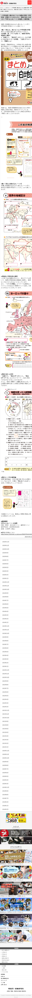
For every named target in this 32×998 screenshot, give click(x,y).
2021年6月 (5, 728)
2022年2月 (5, 706)
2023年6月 (5, 648)
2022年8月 (5, 684)
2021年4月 (5, 736)
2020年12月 (5, 750)
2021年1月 (5, 747)
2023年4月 (5, 655)
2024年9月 (5, 593)
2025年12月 (5, 541)
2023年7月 (5, 644)
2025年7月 (5, 560)
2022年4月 (5, 699)
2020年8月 (5, 765)
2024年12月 (5, 582)
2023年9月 (5, 637)
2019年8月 (5, 794)
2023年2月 (5, 662)
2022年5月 (5, 695)
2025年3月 (5, 571)
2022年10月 (5, 677)
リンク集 (3, 982)
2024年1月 (5, 622)
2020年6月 (5, 772)
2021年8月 (5, 725)
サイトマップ (4, 980)
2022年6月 (5, 692)
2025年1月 (5, 578)
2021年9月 (5, 721)
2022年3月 (5, 703)
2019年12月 (5, 787)
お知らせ (7, 7)
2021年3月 (5, 739)
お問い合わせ (4, 984)
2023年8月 (5, 640)
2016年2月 (5, 809)
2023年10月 (5, 633)
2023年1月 (5, 666)
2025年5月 (5, 567)
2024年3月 (5, 615)
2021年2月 (5, 743)
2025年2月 (5, 574)
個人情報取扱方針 (5, 978)
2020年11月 (5, 754)
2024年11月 (5, 585)
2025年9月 (5, 552)
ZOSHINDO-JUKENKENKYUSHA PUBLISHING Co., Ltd (16, 995)
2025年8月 (5, 556)
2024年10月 (5, 589)
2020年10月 (5, 758)
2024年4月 (5, 611)
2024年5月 (5, 607)
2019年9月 (5, 791)
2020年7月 (5, 769)
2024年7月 (5, 600)
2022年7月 (5, 688)
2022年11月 (5, 673)
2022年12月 (5, 670)
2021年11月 (5, 714)
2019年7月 (5, 798)
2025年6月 (5, 563)
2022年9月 (5, 681)
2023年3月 (5, 659)
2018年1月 (5, 805)
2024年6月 (5, 604)
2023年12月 (5, 626)
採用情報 (3, 974)
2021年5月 (5, 732)
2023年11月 (5, 629)
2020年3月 (5, 783)
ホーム (1, 7)
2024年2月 (5, 618)
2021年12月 (5, 710)
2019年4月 (5, 802)
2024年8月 (5, 596)
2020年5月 (5, 776)
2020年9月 (5, 761)
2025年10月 (5, 549)
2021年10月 (5, 717)
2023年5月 (5, 651)
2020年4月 (5, 780)
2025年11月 (5, 545)
